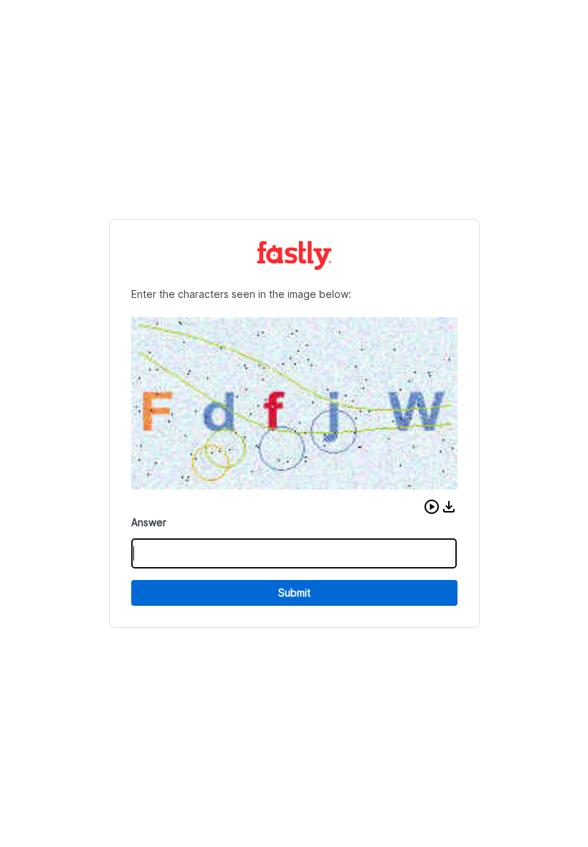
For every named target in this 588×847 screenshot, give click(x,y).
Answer (148, 522)
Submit (294, 592)
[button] (431, 506)
